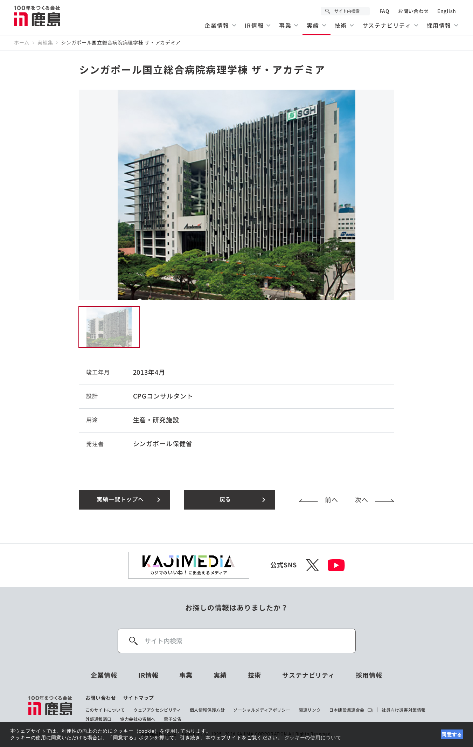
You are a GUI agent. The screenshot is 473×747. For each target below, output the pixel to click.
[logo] (50, 708)
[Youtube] (336, 565)
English (446, 11)
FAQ (385, 11)
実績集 (45, 42)
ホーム (21, 42)
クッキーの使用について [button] (313, 737)
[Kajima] (37, 15)
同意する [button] (451, 734)
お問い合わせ (413, 11)
